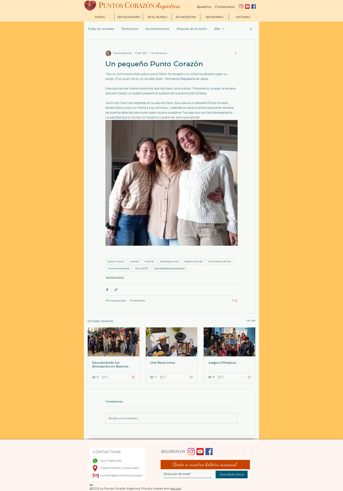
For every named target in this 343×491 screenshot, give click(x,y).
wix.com (175, 489)
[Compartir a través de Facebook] (107, 289)
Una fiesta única (162, 362)
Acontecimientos (157, 29)
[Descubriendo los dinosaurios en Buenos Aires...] (113, 341)
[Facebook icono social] (253, 6)
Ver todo (251, 320)
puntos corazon (116, 261)
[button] (251, 28)
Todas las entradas (101, 29)
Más (217, 29)
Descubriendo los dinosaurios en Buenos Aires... (110, 364)
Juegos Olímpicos (222, 362)
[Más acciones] (235, 53)
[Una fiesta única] (171, 341)
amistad (134, 261)
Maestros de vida (193, 261)
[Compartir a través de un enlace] (116, 289)
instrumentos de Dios (219, 261)
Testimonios (129, 29)
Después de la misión (191, 29)
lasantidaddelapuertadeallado (169, 268)
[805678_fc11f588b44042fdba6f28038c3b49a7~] (241, 6)
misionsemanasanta (118, 268)
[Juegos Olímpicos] (229, 341)
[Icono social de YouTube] (247, 6)
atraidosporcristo (169, 261)
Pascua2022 (141, 268)
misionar (149, 261)
